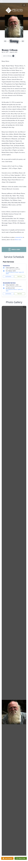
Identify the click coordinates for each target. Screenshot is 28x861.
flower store (18, 239)
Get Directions (8, 276)
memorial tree (19, 237)
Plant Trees (19, 276)
